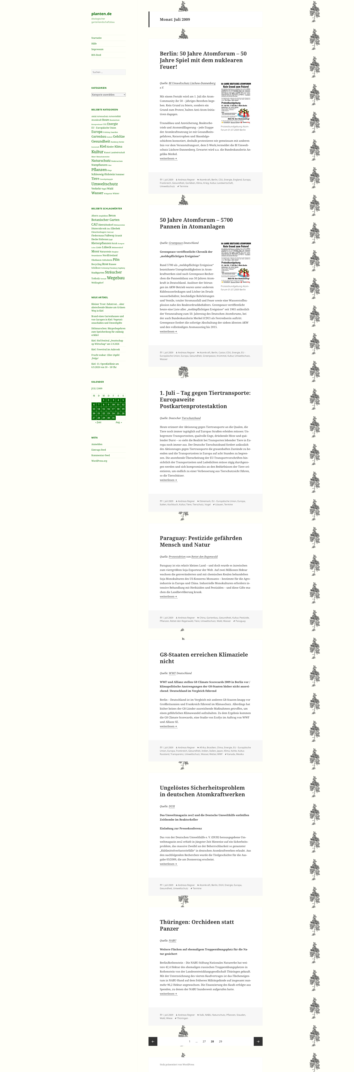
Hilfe (94, 43)
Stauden (241, 1014)
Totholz (95, 278)
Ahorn (94, 215)
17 (113, 408)
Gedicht (109, 137)
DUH (172, 806)
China (202, 617)
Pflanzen (99, 169)
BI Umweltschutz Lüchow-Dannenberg (192, 83)
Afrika (203, 747)
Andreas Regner (186, 179)
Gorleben (190, 182)
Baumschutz (114, 120)
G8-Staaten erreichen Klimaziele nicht (204, 658)
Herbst (121, 142)
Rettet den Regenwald (204, 556)
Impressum (97, 49)
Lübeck (106, 247)
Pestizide (244, 617)
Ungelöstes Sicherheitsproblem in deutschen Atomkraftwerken (202, 791)
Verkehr (96, 188)
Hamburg (114, 142)
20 (94, 413)
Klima (118, 146)
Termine (184, 186)
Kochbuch (172, 504)
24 (113, 413)
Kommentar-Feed (100, 455)
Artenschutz (102, 116)
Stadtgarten (97, 272)
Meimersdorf (117, 247)
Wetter (212, 754)
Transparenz (177, 754)
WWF (172, 673)
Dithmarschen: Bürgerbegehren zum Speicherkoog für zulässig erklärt (108, 332)
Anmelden (96, 444)
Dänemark (205, 501)
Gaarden (114, 132)
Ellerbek (115, 228)
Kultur (97, 151)
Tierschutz (198, 504)
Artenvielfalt (115, 116)
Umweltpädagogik (106, 179)
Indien (205, 750)
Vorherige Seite (153, 1041)
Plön (116, 259)
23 (108, 413)
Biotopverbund (96, 124)
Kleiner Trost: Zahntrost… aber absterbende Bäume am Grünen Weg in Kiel (108, 307)
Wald (110, 188)
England (237, 179)
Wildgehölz (108, 194)
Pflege (109, 170)
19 (123, 408)
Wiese (169, 1018)
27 (94, 417)
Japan (220, 750)
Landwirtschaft (118, 152)
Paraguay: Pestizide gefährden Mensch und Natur (201, 541)
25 (118, 413)
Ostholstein (107, 260)
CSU (221, 179)
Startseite (96, 37)
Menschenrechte (102, 157)
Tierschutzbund (191, 418)
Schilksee (96, 267)
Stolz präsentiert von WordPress (177, 1064)
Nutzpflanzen (99, 164)
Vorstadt (103, 279)
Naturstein (105, 251)
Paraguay (241, 620)
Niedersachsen (117, 161)
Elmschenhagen (98, 232)
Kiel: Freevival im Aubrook (105, 349)
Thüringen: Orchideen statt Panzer (197, 925)
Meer (93, 156)
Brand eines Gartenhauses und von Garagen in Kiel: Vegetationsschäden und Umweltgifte (107, 319)
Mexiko (240, 754)
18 (118, 408)
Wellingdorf (97, 282)
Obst (109, 165)
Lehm (93, 248)
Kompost (121, 243)
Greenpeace (176, 243)
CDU (228, 352)
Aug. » (119, 422)
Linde (98, 247)
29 (103, 417)
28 (98, 417)
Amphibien (103, 216)
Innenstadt (95, 147)
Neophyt (115, 252)
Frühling (106, 132)
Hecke (94, 239)
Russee (112, 264)
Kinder (110, 146)
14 (98, 408)
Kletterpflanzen (101, 243)
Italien (163, 504)
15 (103, 408)
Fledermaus (97, 235)
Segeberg (121, 268)
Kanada (231, 754)
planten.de (101, 13)
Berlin (214, 179)
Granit (118, 235)
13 (94, 408)
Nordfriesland (110, 255)
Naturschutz (101, 160)
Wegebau (116, 278)
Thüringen (182, 1018)
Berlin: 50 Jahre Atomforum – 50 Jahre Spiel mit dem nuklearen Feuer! (203, 60)
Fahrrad (110, 232)
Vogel (103, 188)
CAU (94, 224)
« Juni (98, 422)
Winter (116, 193)
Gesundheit (100, 141)
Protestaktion (177, 556)
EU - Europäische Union (103, 127)
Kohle (234, 750)
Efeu (108, 229)
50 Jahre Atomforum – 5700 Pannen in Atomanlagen (196, 223)
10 (113, 404)
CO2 (105, 124)
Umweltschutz (104, 183)
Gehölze (119, 136)
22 (103, 413)
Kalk (202, 1014)
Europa (96, 132)
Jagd (110, 239)
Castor (222, 352)
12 (123, 404)
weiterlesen (169, 158)
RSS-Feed (96, 54)
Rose (105, 264)
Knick (114, 243)
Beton (112, 215)
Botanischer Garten (105, 220)
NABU (172, 940)
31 (113, 417)
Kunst (107, 152)
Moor (95, 251)
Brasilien (211, 747)
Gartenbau (98, 136)
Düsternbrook (98, 228)
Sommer (119, 174)
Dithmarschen (119, 225)
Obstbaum (96, 260)
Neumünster (96, 255)
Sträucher (113, 272)
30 (108, 417)
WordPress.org (99, 460)
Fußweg (109, 235)
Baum (105, 119)
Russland (164, 754)
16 (108, 408)
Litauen (219, 504)
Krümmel (221, 355)
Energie (112, 124)
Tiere (95, 178)
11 (118, 404)
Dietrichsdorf (105, 224)
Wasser (97, 193)
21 (98, 413)
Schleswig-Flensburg (109, 268)
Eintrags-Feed (98, 449)
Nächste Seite (258, 1041)
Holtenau (104, 239)
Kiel (103, 146)
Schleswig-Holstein (103, 174)
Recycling (96, 264)
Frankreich (165, 182)
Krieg (206, 182)
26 (123, 413)
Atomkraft (96, 119)
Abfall (94, 116)
